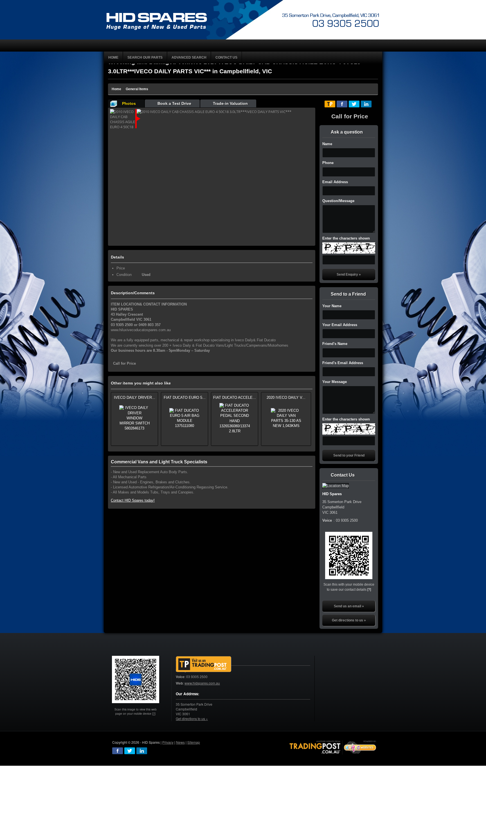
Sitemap (193, 742)
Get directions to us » (349, 620)
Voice (180, 676)
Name (327, 144)
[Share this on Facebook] (342, 104)
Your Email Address (339, 325)
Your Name (331, 306)
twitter (129, 750)
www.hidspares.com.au (202, 683)
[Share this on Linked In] (366, 104)
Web (179, 683)
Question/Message (338, 201)
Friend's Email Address (342, 363)
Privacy (168, 742)
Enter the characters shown (346, 238)
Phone (328, 163)
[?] (369, 589)
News (180, 742)
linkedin (141, 750)
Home (116, 89)
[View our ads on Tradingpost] (204, 664)
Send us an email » (349, 606)
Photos (129, 103)
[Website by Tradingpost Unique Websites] (333, 746)
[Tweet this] (354, 104)
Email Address (335, 182)
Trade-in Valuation (230, 103)
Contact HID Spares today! (133, 500)
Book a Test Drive (174, 103)
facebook (117, 750)
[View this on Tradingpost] (330, 104)
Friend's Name (334, 344)
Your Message (334, 382)
